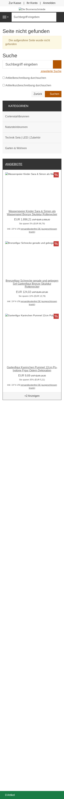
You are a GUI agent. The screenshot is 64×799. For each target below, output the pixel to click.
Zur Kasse (15, 3)
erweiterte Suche (50, 71)
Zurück (38, 93)
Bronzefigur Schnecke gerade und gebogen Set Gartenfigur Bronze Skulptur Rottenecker (32, 283)
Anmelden (49, 3)
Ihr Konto (32, 3)
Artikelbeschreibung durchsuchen (25, 77)
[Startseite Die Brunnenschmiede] (32, 9)
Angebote (13, 164)
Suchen (54, 93)
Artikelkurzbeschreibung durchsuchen (28, 85)
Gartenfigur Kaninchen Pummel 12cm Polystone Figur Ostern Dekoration (32, 369)
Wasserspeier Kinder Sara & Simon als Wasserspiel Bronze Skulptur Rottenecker (32, 213)
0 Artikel (10, 795)
